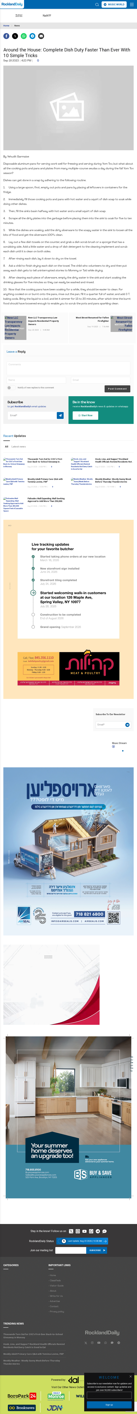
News (17, 26)
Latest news (19, 446)
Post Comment (117, 389)
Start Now (86, 415)
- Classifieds (54, 1281)
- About (52, 1291)
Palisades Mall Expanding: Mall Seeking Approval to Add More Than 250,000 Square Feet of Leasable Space (46, 501)
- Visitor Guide (55, 1286)
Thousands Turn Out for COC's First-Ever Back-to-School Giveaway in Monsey (45, 462)
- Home (52, 1275)
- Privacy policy (56, 1312)
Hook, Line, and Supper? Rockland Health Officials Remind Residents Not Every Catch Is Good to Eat (113, 462)
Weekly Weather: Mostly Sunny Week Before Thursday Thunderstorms (31, 1362)
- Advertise (54, 1301)
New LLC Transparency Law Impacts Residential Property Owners (43, 321)
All (6, 446)
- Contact (53, 1306)
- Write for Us (55, 1296)
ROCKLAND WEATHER (52, 15)
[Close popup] (130, 1376)
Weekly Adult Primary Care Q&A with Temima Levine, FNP (33, 1354)
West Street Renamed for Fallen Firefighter (92, 319)
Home (6, 26)
